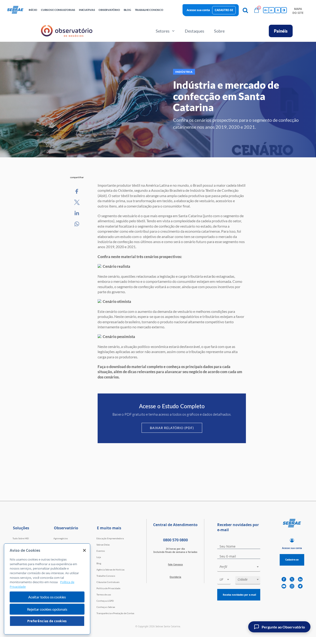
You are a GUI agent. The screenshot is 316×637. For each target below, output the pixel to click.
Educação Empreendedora (110, 538)
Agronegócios (60, 538)
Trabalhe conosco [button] (149, 10)
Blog (98, 563)
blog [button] (127, 10)
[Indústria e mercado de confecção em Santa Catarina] (77, 191)
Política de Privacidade (108, 588)
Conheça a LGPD (105, 600)
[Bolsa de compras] (256, 10)
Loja (98, 557)
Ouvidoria (175, 577)
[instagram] (292, 586)
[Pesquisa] (245, 10)
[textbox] (241, 567)
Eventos (100, 550)
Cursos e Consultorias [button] (58, 10)
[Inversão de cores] (284, 10)
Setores (163, 31)
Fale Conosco (175, 564)
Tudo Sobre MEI (20, 538)
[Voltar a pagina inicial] (17, 10)
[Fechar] (84, 550)
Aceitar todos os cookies (47, 597)
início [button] (33, 10)
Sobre (219, 31)
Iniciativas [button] (87, 10)
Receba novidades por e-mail (239, 594)
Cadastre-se (224, 10)
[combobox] (238, 568)
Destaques (194, 31)
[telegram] (300, 586)
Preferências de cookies (47, 621)
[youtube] (284, 586)
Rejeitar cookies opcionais (47, 609)
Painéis (281, 31)
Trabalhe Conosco (105, 575)
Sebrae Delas (103, 544)
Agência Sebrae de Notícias (110, 569)
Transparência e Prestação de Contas (115, 613)
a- (271, 10)
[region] (47, 589)
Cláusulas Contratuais (107, 582)
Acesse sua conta (198, 10)
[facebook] (284, 579)
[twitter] (292, 579)
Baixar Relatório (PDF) (172, 428)
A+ (266, 10)
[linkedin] (300, 579)
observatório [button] (109, 10)
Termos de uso (103, 594)
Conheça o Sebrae (105, 607)
